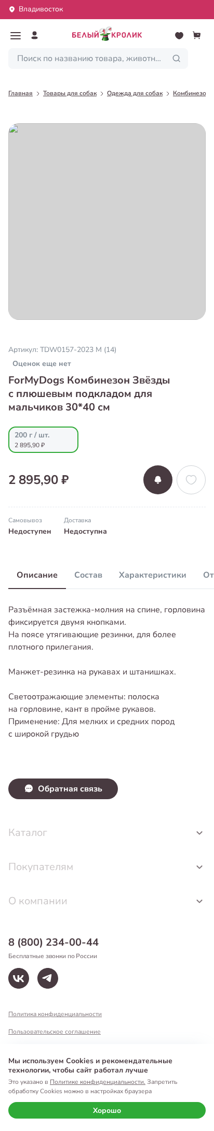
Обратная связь (70, 789)
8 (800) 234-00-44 (53, 942)
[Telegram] (47, 978)
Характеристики (152, 575)
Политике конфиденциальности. (97, 1082)
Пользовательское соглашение (54, 1031)
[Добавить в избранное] (191, 479)
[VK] (18, 978)
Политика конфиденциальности (55, 1014)
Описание (37, 575)
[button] (15, 35)
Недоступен (29, 531)
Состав (88, 575)
